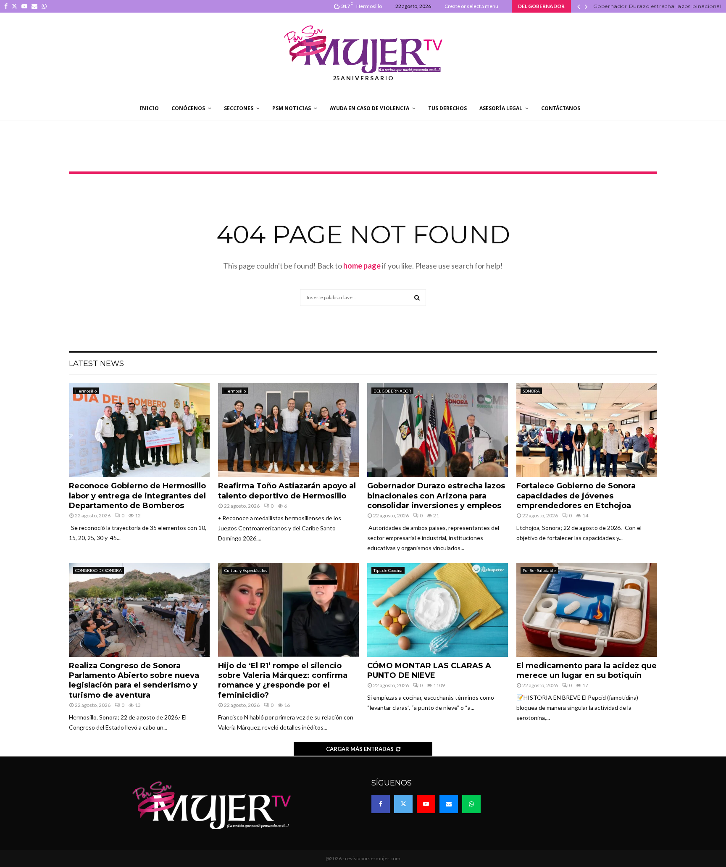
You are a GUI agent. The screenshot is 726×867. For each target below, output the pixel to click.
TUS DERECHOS (447, 108)
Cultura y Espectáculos (245, 570)
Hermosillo (86, 390)
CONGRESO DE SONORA (98, 570)
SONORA (531, 390)
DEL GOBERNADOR (392, 390)
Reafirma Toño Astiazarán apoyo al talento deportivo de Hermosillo (287, 490)
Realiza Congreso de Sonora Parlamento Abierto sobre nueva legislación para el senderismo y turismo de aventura (134, 680)
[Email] (448, 804)
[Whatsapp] (471, 804)
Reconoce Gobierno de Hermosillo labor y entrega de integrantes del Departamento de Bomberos (137, 495)
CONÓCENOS (188, 108)
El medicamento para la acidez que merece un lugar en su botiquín (586, 670)
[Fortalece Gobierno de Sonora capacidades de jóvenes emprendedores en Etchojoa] (586, 430)
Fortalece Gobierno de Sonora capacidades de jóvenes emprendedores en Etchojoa (576, 495)
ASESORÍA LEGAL (500, 108)
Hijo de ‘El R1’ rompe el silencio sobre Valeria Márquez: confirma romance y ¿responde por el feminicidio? (282, 680)
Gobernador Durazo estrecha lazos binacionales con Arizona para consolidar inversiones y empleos (436, 495)
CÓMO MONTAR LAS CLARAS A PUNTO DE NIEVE (429, 670)
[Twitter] (403, 804)
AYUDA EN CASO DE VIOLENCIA (369, 108)
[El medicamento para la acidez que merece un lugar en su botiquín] (586, 609)
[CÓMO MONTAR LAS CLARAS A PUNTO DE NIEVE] (437, 609)
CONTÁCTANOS (560, 108)
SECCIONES (238, 108)
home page (362, 265)
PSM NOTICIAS (291, 108)
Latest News (96, 363)
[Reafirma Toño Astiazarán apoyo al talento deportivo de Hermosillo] (288, 430)
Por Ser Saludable (539, 570)
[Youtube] (426, 804)
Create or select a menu (471, 6)
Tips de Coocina (388, 570)
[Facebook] (380, 804)
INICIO (149, 108)
